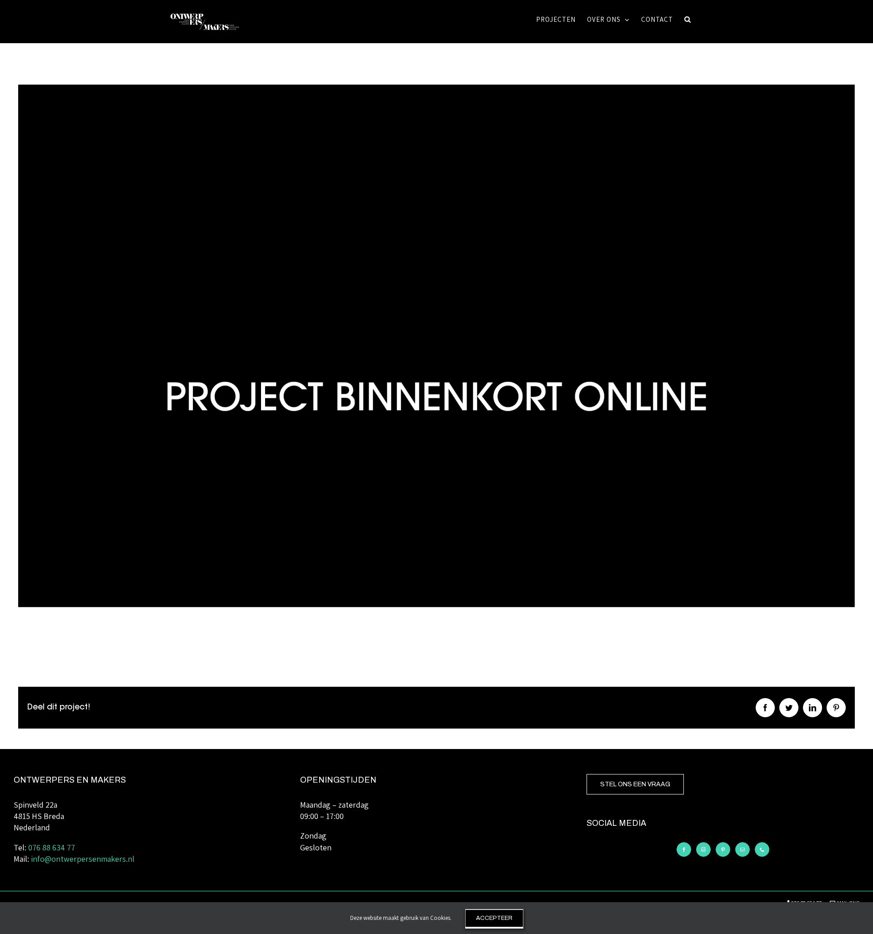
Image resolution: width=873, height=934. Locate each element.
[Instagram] (703, 849)
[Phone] (762, 849)
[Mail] (742, 849)
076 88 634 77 (51, 847)
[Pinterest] (723, 849)
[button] (687, 19)
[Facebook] (684, 849)
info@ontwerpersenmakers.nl (83, 859)
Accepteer (494, 918)
